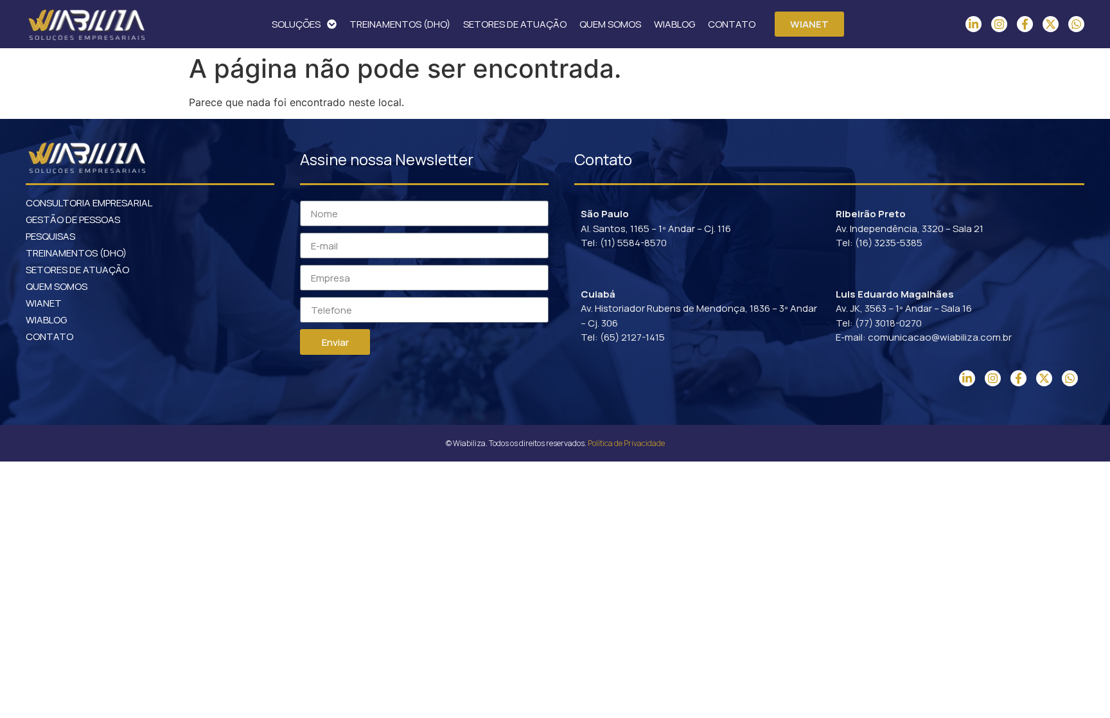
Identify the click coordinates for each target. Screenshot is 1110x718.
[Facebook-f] (1025, 24)
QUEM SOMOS (610, 24)
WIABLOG (674, 24)
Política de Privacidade (626, 443)
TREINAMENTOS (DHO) (399, 24)
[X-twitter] (1051, 24)
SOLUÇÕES (296, 24)
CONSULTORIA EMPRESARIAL (89, 203)
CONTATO (731, 24)
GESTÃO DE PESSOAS (73, 219)
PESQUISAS (50, 236)
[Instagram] (999, 24)
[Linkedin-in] (973, 24)
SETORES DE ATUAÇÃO (515, 24)
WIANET (44, 303)
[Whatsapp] (1076, 24)
